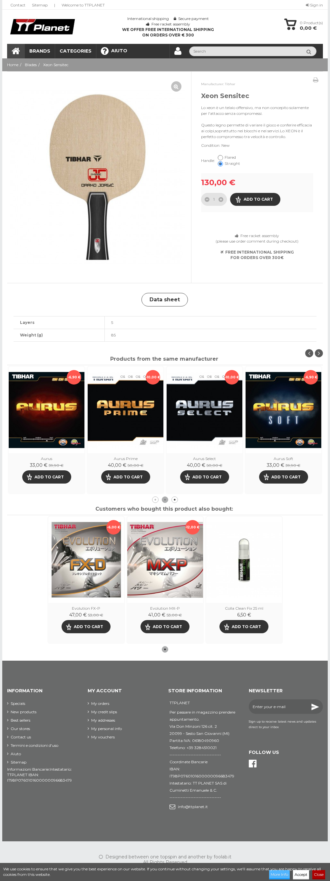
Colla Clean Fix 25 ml (244, 608)
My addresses (103, 720)
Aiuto (16, 753)
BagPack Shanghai (284, 458)
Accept (301, 874)
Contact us (21, 737)
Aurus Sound (204, 458)
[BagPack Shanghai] (283, 410)
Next (319, 353)
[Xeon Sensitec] (97, 177)
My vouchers (103, 737)
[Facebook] (253, 763)
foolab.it (222, 857)
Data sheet (165, 299)
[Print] (315, 80)
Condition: (210, 145)
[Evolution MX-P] (165, 560)
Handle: (208, 160)
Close (319, 874)
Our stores (20, 728)
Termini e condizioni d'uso (34, 745)
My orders (100, 703)
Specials (18, 703)
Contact (17, 5)
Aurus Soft (125, 458)
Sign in (316, 5)
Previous (309, 353)
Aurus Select (46, 458)
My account (105, 691)
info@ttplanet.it (193, 806)
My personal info (106, 728)
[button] (75, 51)
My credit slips (104, 711)
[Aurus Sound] (204, 410)
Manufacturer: (212, 84)
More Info (279, 874)
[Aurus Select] (46, 410)
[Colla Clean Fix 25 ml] (244, 560)
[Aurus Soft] (125, 410)
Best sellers (20, 720)
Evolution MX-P (165, 608)
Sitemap (40, 5)
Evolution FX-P (86, 608)
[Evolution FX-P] (86, 560)
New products (23, 711)
